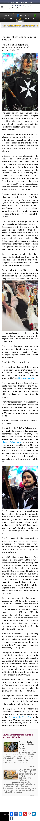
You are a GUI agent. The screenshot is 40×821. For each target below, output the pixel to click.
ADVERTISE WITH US (17, 2)
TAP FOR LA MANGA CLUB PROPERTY (20, 25)
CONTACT (7, 2)
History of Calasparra (11, 442)
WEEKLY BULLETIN (30, 2)
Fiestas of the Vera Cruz (20, 717)
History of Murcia (26, 378)
